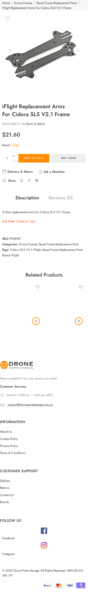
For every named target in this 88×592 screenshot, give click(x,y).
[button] (36, 321)
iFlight (15, 145)
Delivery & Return (19, 171)
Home (6, 3)
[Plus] (14, 156)
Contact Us (7, 495)
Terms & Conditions (13, 453)
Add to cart (33, 158)
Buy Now (68, 158)
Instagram (8, 554)
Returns (5, 487)
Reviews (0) (60, 197)
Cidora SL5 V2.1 (21, 249)
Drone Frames (23, 3)
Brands (4, 502)
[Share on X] (21, 180)
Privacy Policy (9, 446)
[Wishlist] (7, 18)
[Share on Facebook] (29, 180)
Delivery (5, 480)
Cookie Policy (9, 439)
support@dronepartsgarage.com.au (30, 404)
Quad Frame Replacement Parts (57, 3)
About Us (6, 431)
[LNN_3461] (44, 54)
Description (27, 197)
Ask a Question (54, 171)
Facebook (8, 538)
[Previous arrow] (10, 50)
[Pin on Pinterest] (36, 180)
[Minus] (14, 160)
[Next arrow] (78, 50)
